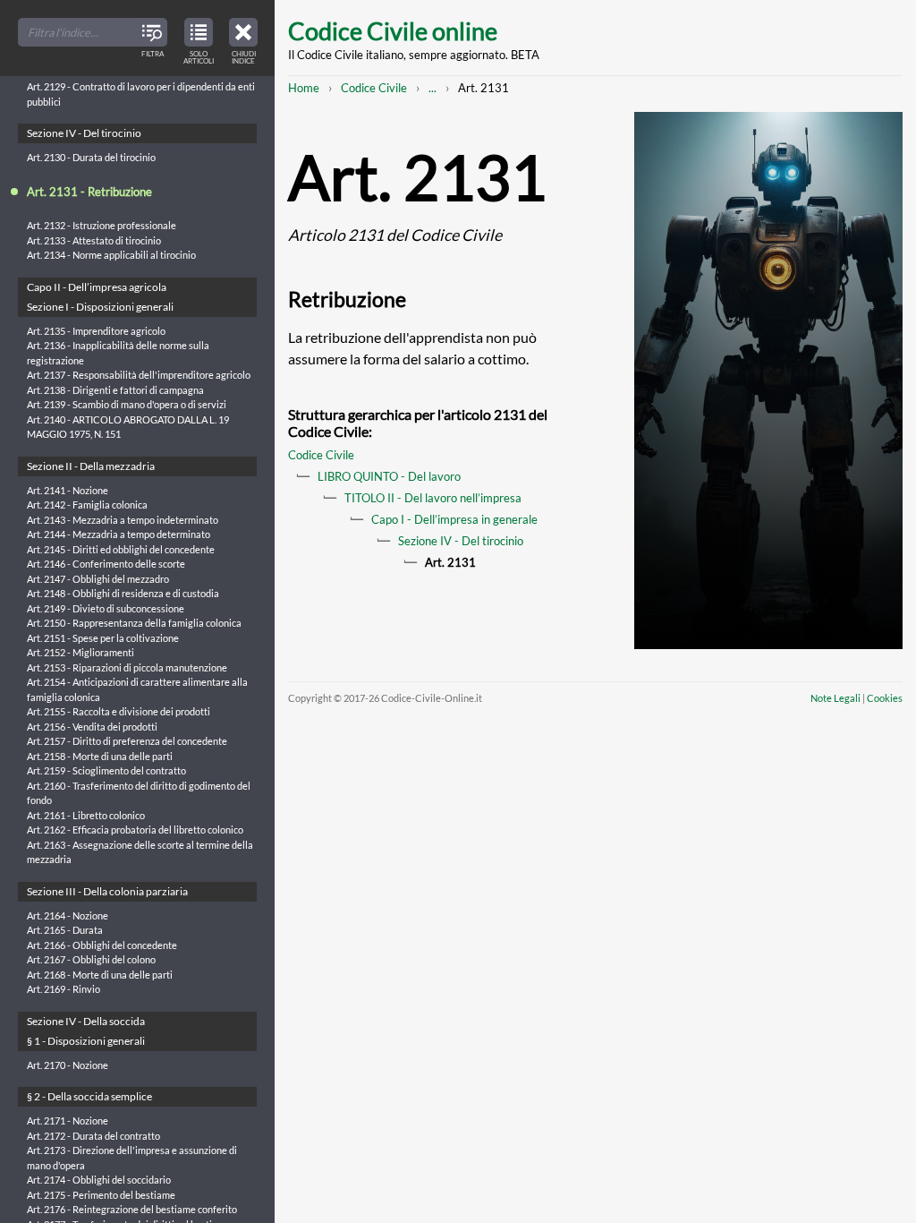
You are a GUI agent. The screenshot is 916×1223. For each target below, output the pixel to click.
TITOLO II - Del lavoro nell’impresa (433, 498)
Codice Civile (374, 88)
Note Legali (835, 698)
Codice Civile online (392, 31)
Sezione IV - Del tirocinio (460, 541)
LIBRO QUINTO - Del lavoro (389, 476)
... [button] (432, 88)
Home (303, 88)
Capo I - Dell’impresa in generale (454, 519)
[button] (243, 38)
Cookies (885, 698)
